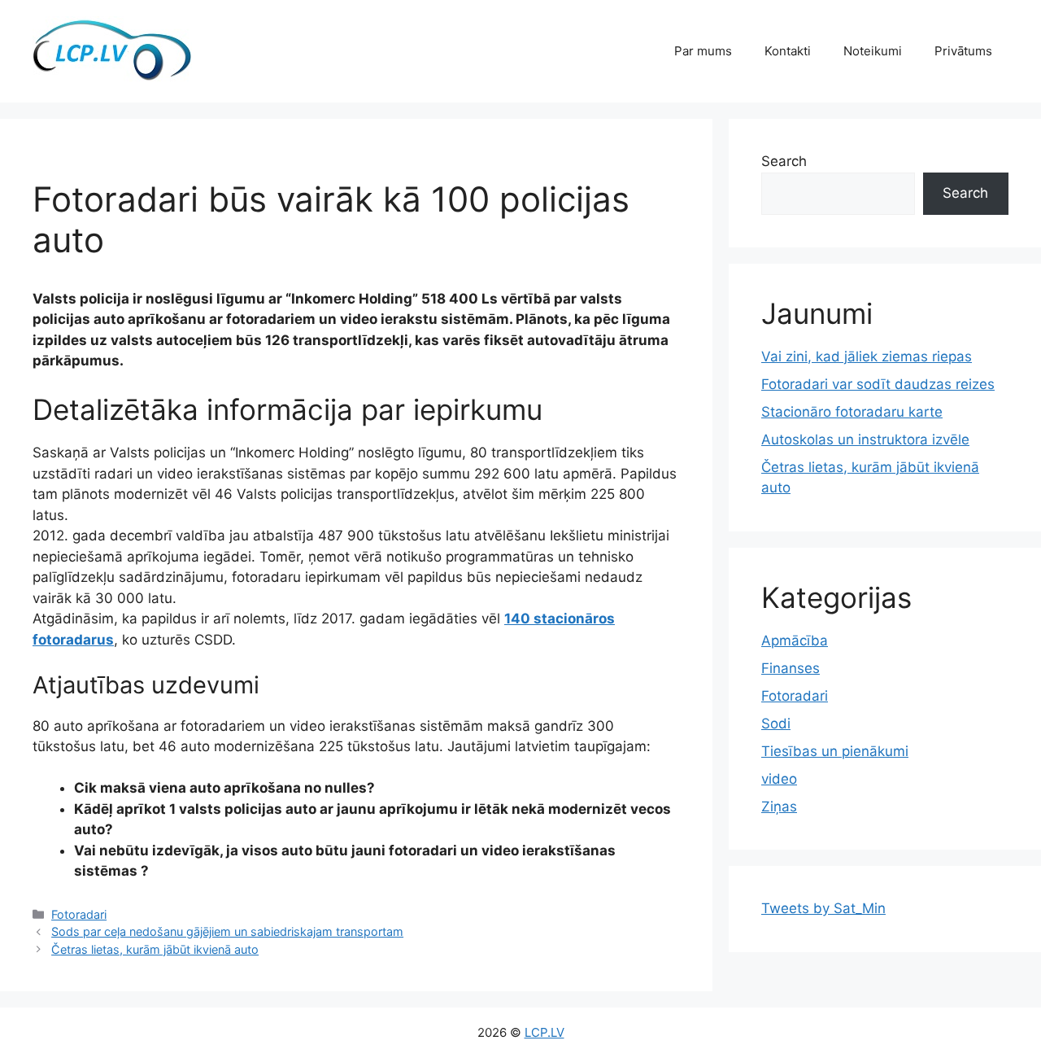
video (779, 779)
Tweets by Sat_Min (823, 908)
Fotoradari (79, 914)
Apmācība (794, 640)
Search (784, 161)
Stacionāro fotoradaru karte (852, 412)
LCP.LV (544, 1032)
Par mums (703, 51)
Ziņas (779, 806)
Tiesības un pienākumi (834, 751)
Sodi (776, 723)
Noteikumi (872, 51)
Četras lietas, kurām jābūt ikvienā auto (155, 949)
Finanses (790, 668)
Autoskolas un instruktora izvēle (865, 439)
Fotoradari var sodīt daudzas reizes (878, 384)
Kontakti (787, 51)
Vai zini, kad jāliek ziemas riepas (866, 356)
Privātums (963, 51)
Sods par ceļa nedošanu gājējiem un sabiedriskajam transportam (227, 931)
